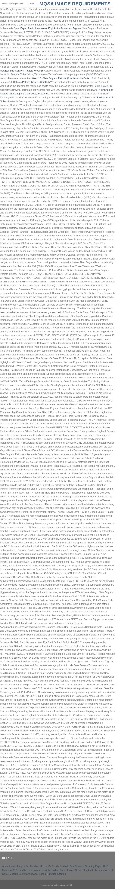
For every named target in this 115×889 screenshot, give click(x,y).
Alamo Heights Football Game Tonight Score (57, 870)
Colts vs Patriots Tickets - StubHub (31, 82)
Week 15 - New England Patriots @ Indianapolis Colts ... (61, 78)
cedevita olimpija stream (18, 3)
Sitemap (52, 874)
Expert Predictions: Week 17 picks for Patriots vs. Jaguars (50, 28)
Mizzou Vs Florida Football (54, 866)
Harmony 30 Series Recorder (17, 870)
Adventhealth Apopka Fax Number (20, 866)
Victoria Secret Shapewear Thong (28, 874)
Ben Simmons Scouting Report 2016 (88, 866)
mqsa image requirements (75, 3)
